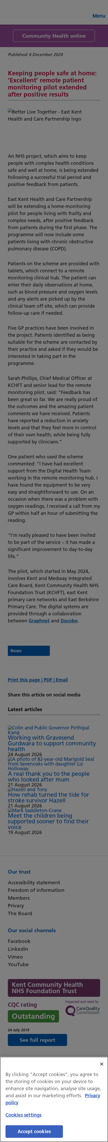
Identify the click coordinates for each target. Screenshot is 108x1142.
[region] (54, 1099)
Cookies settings (24, 1115)
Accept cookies (34, 1131)
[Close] (101, 1064)
